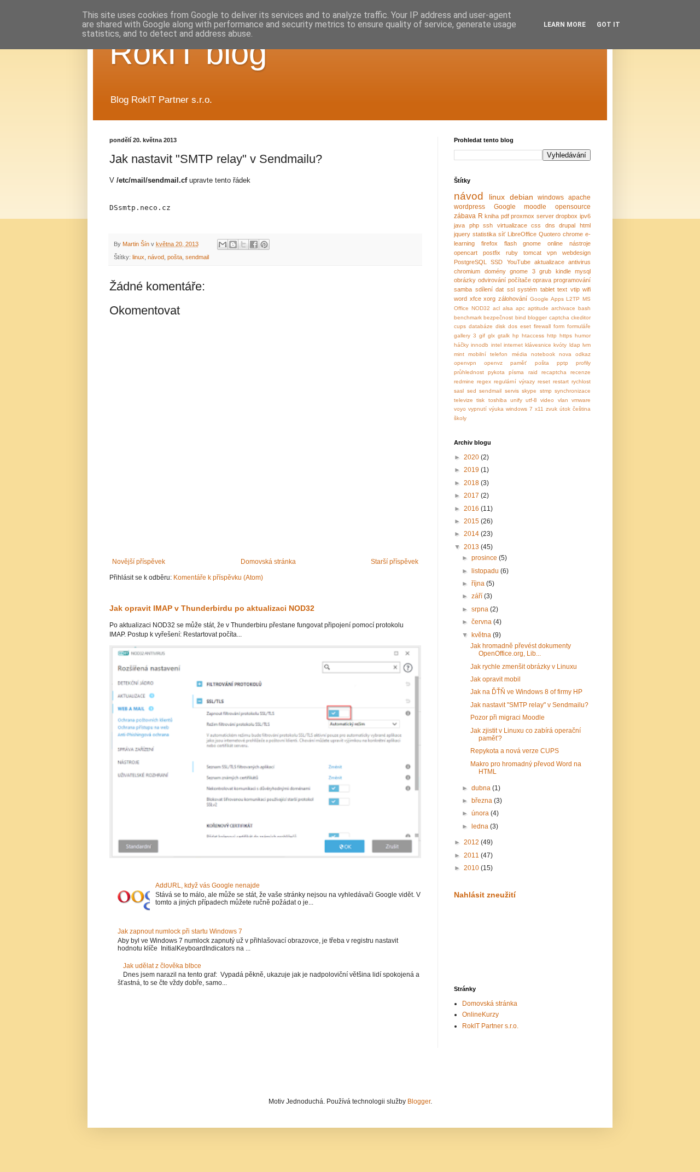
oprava (542, 280)
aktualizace (549, 262)
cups (460, 326)
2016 (472, 508)
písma (516, 372)
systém (527, 289)
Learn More (565, 24)
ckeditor (581, 317)
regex (484, 381)
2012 (472, 842)
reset (544, 381)
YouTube (518, 262)
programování (572, 280)
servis (512, 391)
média (519, 354)
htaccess (533, 336)
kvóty (560, 345)
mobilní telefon (488, 354)
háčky (461, 345)
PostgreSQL (470, 262)
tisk (480, 400)
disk (500, 326)
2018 (472, 483)
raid (533, 372)
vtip (575, 289)
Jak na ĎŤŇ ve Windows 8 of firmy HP (526, 692)
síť (501, 234)
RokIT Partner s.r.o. (490, 1026)
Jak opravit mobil (495, 679)
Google (505, 207)
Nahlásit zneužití (485, 894)
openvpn (465, 363)
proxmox (522, 216)
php (474, 225)
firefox (489, 243)
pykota (496, 372)
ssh (488, 225)
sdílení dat (489, 289)
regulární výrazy (514, 381)
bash (584, 308)
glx (491, 336)
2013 (472, 547)
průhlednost (469, 372)
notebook (543, 354)
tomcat (532, 252)
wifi (586, 289)
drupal (567, 225)
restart (561, 381)
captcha (559, 317)
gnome (532, 243)
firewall (542, 326)
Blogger (418, 1101)
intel (496, 345)
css (536, 225)
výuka (496, 409)
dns (550, 225)
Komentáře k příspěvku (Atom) (218, 577)
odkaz (583, 354)
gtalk (504, 336)
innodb (479, 345)
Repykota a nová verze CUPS (514, 751)
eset (525, 326)
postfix (491, 252)
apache (579, 197)
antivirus (579, 262)
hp (515, 336)
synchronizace (573, 391)
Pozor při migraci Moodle (507, 717)
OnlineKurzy (480, 1014)
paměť (518, 363)
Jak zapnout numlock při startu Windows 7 (180, 931)
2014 (472, 534)
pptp (562, 363)
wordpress (469, 207)
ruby (512, 252)
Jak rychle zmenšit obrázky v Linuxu (523, 666)
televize (463, 400)
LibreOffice (522, 234)
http (552, 336)
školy (460, 418)
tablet (547, 289)
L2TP (573, 299)
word (460, 298)
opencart (465, 252)
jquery (462, 234)
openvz (493, 363)
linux (138, 257)
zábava (465, 216)
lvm (586, 345)
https (565, 336)
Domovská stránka (268, 561)
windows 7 (519, 409)
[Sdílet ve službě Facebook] (253, 244)
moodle (535, 207)
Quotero (550, 234)
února (481, 813)
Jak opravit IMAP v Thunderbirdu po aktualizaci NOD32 (211, 608)
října (478, 583)
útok (564, 409)
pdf (505, 216)
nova (565, 354)
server (545, 216)
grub (545, 271)
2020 (472, 457)
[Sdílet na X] (243, 244)
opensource (573, 207)
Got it (608, 24)
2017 (472, 495)
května (482, 635)
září (477, 596)
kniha (492, 216)
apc (520, 308)
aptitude (538, 308)
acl (496, 308)
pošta (174, 257)
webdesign (576, 252)
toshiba (497, 400)
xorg (489, 298)
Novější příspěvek (138, 561)
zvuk (551, 409)
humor (583, 336)
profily (583, 363)
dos (512, 326)
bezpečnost (498, 317)
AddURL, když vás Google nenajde (207, 885)
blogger (537, 317)
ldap (574, 345)
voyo (460, 409)
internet (513, 345)
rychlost (581, 381)
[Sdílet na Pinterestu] (264, 244)
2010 (472, 868)
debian (521, 197)
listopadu (485, 571)
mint (459, 354)
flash (510, 243)
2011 (472, 855)
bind (520, 317)
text (562, 289)
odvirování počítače (504, 280)
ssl (511, 289)
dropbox (567, 216)
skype (529, 391)
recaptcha (554, 372)
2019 (472, 470)
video (547, 400)
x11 (539, 409)
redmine (464, 381)
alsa (508, 308)
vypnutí (477, 409)
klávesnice (538, 345)
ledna (480, 826)
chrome (573, 234)
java (459, 225)
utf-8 (531, 400)
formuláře (579, 326)
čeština (582, 409)
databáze (481, 326)
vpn (552, 252)
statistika (484, 234)
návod (156, 257)
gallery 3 (465, 336)
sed (471, 391)
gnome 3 (522, 271)
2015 (472, 521)
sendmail (197, 257)
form (558, 326)
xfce (475, 298)
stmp (546, 391)
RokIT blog (188, 52)
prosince (485, 558)
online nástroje (569, 243)
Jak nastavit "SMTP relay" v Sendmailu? (529, 705)
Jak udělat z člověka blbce (162, 966)
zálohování (512, 298)
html (585, 225)
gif (482, 336)
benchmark (468, 317)
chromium (467, 271)
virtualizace (512, 225)
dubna (481, 788)
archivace (563, 308)
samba (463, 289)
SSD (497, 262)
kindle (563, 271)
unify (516, 400)
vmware (581, 400)
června (482, 622)
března (482, 800)
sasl (459, 391)
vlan (563, 400)
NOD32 (480, 308)
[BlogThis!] (233, 244)
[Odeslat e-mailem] (222, 244)
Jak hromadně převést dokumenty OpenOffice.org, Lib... (520, 649)
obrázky (465, 280)
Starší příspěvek (394, 561)
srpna (480, 609)
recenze (580, 372)
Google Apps (547, 299)
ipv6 (585, 216)
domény (495, 271)
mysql (583, 271)
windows (551, 197)
